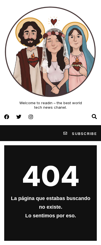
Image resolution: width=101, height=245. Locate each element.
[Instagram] (30, 116)
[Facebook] (6, 116)
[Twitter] (18, 116)
